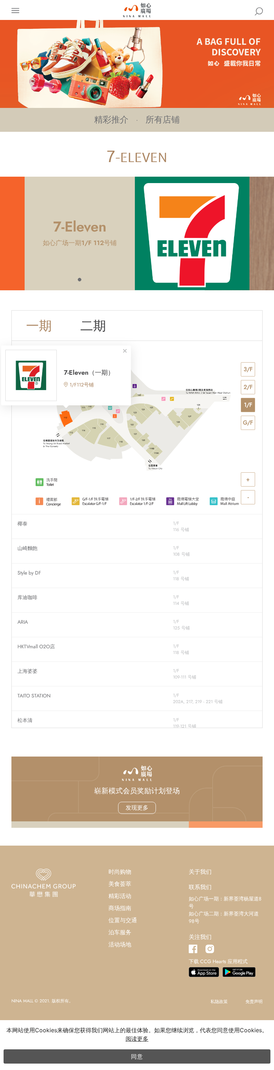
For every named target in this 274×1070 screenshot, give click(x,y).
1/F (248, 405)
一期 (39, 325)
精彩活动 (119, 896)
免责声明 (254, 1001)
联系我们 (200, 887)
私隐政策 (219, 1001)
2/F (248, 387)
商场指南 (119, 908)
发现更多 (137, 808)
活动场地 (119, 944)
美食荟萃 (119, 884)
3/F (248, 369)
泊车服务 (119, 932)
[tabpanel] (137, 233)
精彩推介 (111, 120)
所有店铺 (163, 120)
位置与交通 (122, 920)
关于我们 (200, 872)
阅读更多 (137, 1038)
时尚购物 (119, 872)
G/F (248, 423)
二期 (93, 325)
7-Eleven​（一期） (89, 372)
